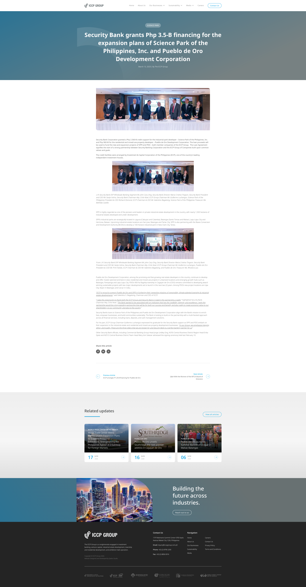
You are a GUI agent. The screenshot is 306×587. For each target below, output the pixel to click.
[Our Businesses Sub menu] (164, 5)
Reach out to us (182, 512)
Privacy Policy (210, 545)
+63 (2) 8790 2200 (164, 550)
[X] (109, 351)
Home (131, 5)
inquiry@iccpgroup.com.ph (168, 545)
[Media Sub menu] (193, 5)
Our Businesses (155, 5)
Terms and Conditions (213, 549)
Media (188, 5)
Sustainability (174, 5)
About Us (142, 5)
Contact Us (214, 5)
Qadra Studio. (113, 558)
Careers (201, 5)
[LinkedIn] (103, 351)
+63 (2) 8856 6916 (162, 554)
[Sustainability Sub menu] (181, 5)
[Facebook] (98, 351)
